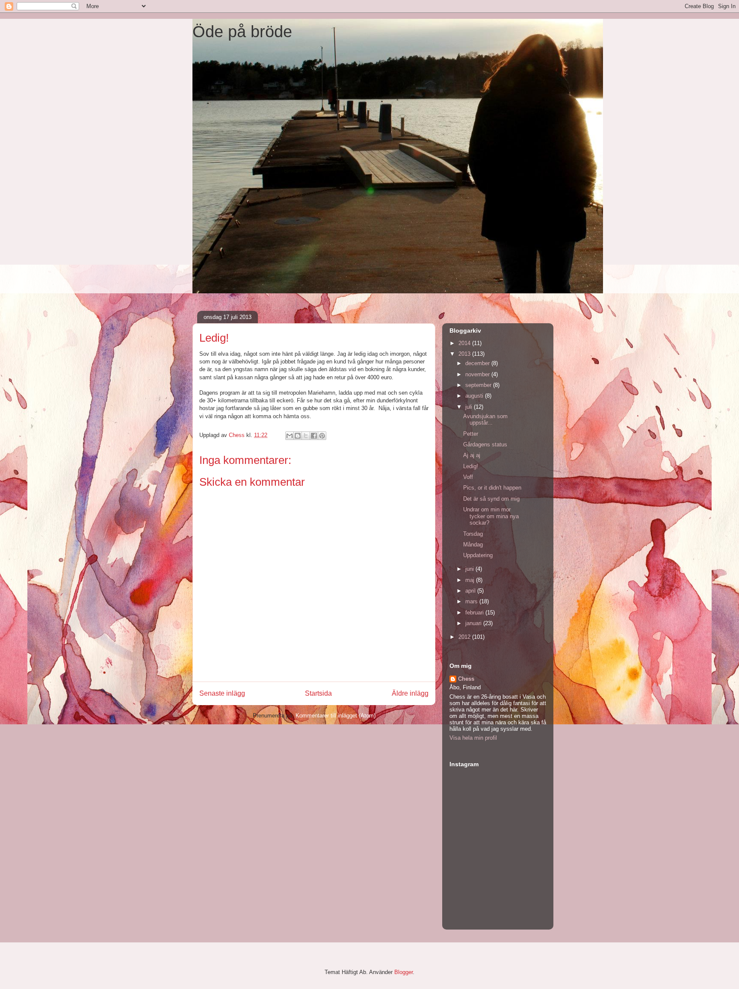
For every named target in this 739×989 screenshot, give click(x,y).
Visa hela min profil (473, 738)
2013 (465, 354)
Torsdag (473, 534)
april (471, 590)
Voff (468, 477)
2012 (465, 637)
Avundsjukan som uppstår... (485, 419)
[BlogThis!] (297, 435)
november (478, 374)
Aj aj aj (471, 455)
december (478, 363)
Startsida (318, 693)
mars (472, 601)
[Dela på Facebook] (314, 435)
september (479, 385)
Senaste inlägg (222, 693)
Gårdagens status (485, 444)
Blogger (403, 972)
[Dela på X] (306, 435)
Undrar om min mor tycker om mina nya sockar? (491, 516)
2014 (465, 343)
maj (470, 580)
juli (469, 407)
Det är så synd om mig (491, 499)
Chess (466, 679)
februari (475, 612)
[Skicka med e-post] (289, 435)
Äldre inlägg (410, 693)
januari (474, 623)
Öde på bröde (242, 32)
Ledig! (470, 466)
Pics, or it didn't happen (492, 487)
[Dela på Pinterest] (322, 435)
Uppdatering (478, 555)
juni (470, 569)
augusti (475, 396)
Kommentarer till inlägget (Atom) (335, 715)
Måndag (473, 544)
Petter (470, 434)
